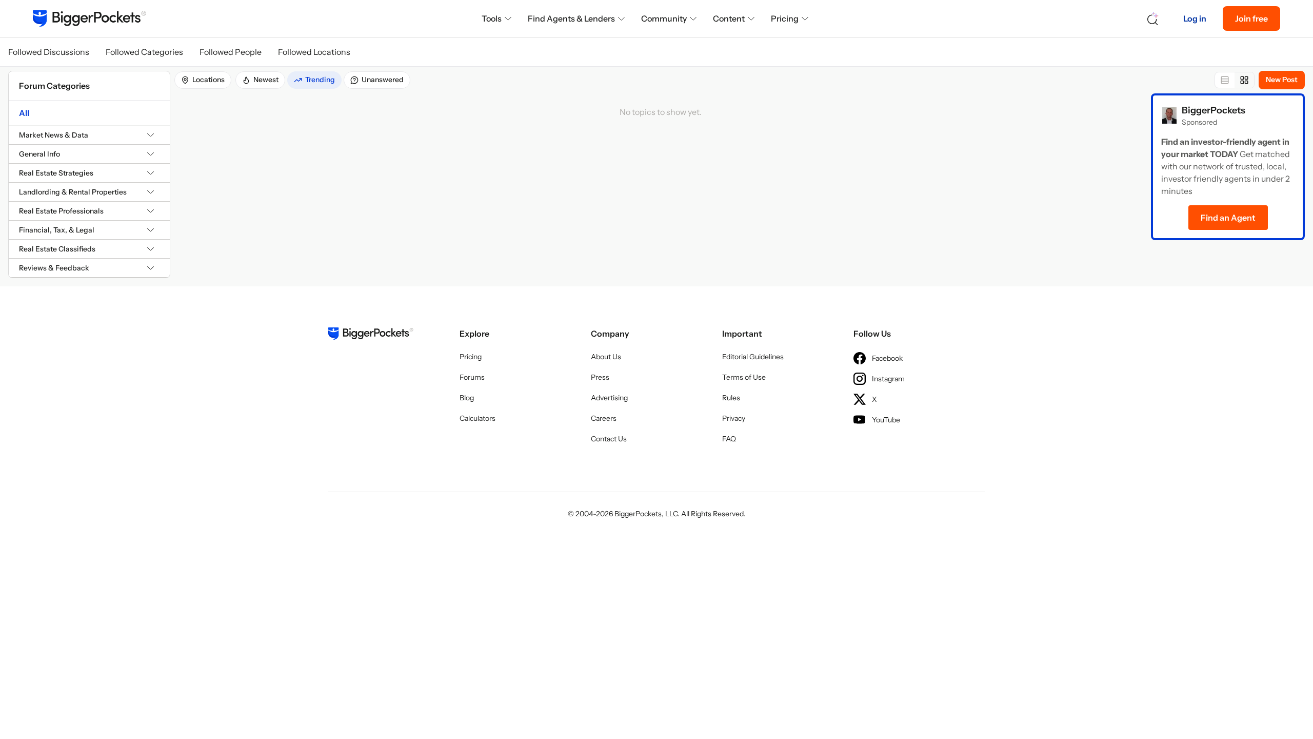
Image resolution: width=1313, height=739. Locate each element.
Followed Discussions (48, 52)
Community (664, 18)
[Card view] (1244, 80)
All (24, 113)
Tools (492, 18)
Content (729, 18)
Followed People (231, 52)
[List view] (1225, 80)
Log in (1194, 18)
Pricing (785, 18)
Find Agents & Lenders (571, 18)
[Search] (1153, 19)
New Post (1282, 79)
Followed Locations (314, 52)
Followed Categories (144, 52)
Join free (1251, 18)
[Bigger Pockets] (89, 18)
